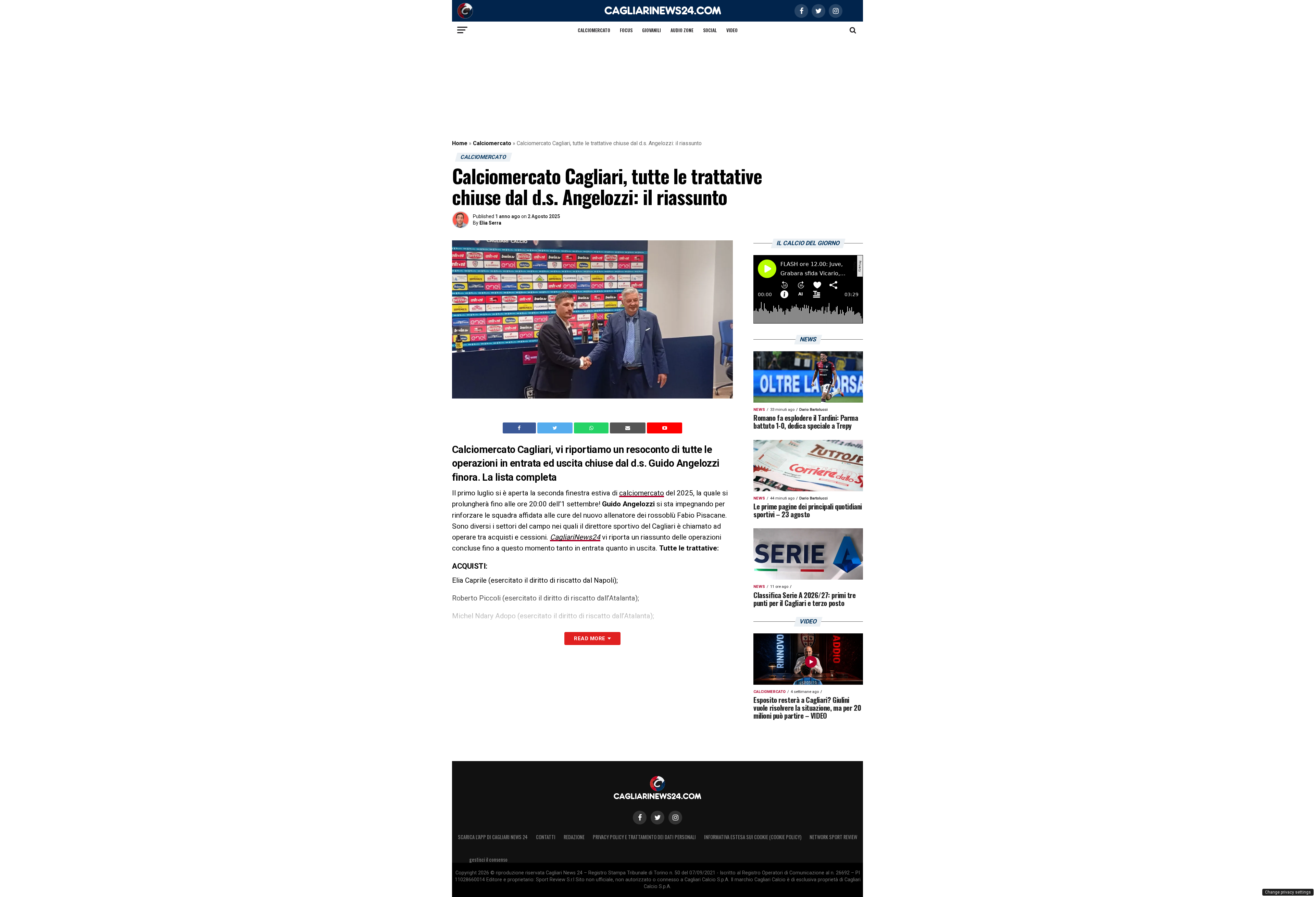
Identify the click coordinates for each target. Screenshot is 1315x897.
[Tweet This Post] (555, 427)
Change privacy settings (1288, 892)
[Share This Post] (592, 427)
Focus (626, 30)
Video (732, 30)
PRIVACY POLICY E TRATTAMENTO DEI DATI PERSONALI (644, 837)
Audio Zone (682, 30)
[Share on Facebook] (520, 427)
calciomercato (641, 493)
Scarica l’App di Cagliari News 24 (493, 837)
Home (459, 143)
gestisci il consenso (488, 859)
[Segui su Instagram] (675, 817)
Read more (589, 638)
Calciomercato (594, 30)
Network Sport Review (833, 837)
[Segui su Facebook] (640, 817)
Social (710, 30)
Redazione (574, 837)
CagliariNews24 (575, 537)
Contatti (545, 837)
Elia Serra (490, 223)
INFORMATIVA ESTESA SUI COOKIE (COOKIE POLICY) (752, 837)
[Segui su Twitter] (657, 817)
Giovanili (651, 30)
